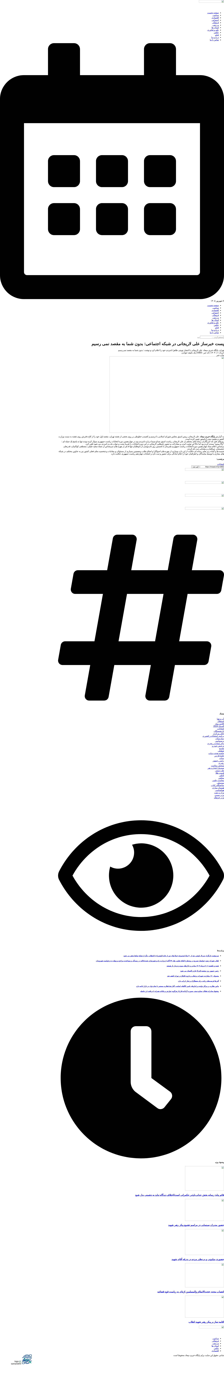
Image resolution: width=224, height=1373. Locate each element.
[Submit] (198, 337)
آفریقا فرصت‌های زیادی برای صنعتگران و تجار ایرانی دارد (198, 981)
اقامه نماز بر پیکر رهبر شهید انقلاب (206, 1322)
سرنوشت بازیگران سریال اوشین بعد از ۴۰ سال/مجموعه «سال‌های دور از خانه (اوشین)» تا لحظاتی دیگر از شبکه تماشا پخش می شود (171, 956)
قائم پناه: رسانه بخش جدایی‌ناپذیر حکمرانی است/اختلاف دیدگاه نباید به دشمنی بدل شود (179, 1195)
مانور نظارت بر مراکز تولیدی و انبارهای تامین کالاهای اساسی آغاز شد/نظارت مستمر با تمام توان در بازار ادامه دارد (177, 986)
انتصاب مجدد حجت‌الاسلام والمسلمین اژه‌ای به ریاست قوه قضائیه (190, 1291)
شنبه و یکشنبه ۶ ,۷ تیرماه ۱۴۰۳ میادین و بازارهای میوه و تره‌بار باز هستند (193, 966)
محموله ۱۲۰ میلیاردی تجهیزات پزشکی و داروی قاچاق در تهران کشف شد (193, 976)
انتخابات (220, 464)
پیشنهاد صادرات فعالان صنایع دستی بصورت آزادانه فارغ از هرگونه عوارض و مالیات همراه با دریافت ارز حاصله (179, 991)
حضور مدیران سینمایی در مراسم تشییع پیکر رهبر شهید (196, 1225)
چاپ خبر (220, 355)
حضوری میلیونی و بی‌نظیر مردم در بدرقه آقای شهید (198, 1259)
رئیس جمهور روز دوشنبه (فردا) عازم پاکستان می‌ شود (199, 971)
